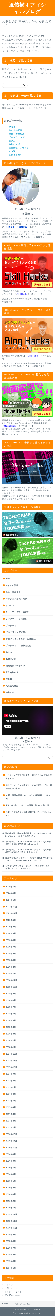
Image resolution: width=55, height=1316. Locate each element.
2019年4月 (11, 967)
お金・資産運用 (17, 134)
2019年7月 (11, 947)
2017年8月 (11, 1080)
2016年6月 (11, 1174)
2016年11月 (11, 1141)
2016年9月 (11, 1154)
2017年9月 (11, 1074)
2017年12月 (11, 1054)
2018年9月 (11, 993)
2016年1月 (11, 1208)
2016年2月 (11, 1201)
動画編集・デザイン (19, 148)
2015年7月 (11, 1248)
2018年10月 (11, 987)
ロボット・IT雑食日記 (17, 227)
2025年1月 (11, 886)
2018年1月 (11, 1047)
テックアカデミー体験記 (17, 612)
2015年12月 (11, 1214)
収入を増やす (12, 672)
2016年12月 (11, 1134)
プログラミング (17, 137)
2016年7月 (11, 1167)
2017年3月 (11, 1114)
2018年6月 (11, 1014)
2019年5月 (11, 960)
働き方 (12, 141)
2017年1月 (11, 1127)
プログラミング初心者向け (18, 645)
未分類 (12, 151)
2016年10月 (11, 1147)
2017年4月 (11, 1107)
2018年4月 (11, 1027)
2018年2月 (11, 1040)
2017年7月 (11, 1087)
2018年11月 (11, 980)
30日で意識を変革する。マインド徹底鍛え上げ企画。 (28, 797)
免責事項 (37, 1309)
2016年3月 (11, 1194)
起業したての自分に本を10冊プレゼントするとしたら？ (29, 814)
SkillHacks (22, 294)
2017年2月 (11, 1121)
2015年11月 (11, 1221)
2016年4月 (11, 1187)
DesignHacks (43, 490)
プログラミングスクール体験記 (21, 639)
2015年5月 (11, 1261)
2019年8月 (11, 940)
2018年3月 (11, 1034)
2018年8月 (11, 1000)
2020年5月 (11, 920)
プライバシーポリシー (22, 1309)
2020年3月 (11, 933)
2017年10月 (11, 1067)
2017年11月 (11, 1060)
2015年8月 (11, 1241)
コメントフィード (13, 1292)
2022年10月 (11, 907)
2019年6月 (11, 953)
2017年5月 (11, 1101)
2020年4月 (11, 927)
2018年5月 (11, 1020)
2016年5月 (11, 1181)
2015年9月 (11, 1234)
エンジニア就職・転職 (16, 599)
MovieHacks (10, 426)
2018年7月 (11, 1007)
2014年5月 (11, 1268)
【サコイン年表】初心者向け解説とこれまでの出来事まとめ (29, 777)
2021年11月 (11, 913)
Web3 (12, 127)
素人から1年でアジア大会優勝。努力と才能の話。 (28, 805)
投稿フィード (11, 1288)
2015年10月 (11, 1228)
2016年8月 (11, 1161)
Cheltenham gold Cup (26, 860)
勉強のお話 (14, 144)
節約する (10, 692)
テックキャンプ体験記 (16, 619)
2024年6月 (11, 893)
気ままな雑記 (15, 155)
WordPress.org (12, 1295)
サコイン (10, 605)
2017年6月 (11, 1094)
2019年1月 (11, 973)
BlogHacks (33, 356)
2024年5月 (11, 900)
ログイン (9, 1284)
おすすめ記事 (15, 130)
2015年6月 (11, 1254)
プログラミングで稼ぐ (16, 632)
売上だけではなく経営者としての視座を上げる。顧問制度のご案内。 (29, 787)
